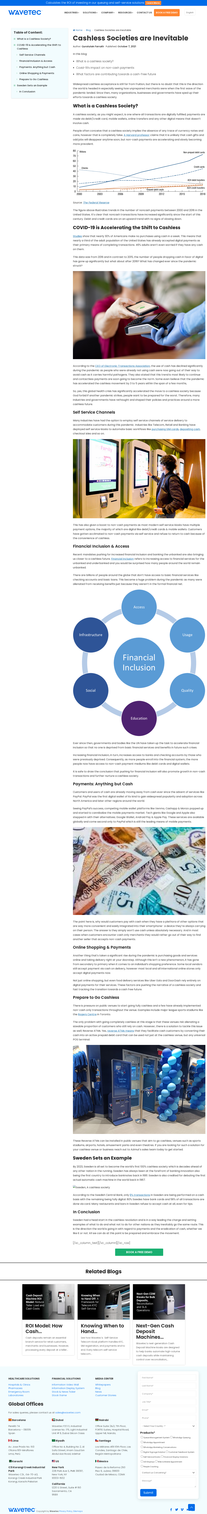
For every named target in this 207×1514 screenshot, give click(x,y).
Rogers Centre (87, 1014)
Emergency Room (19, 1391)
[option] (48, 1319)
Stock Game (59, 1395)
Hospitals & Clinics (19, 1384)
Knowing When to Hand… (102, 1328)
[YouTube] (187, 1509)
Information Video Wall (65, 1384)
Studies (77, 236)
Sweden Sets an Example (32, 85)
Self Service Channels (32, 54)
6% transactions (140, 1195)
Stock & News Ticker (64, 1391)
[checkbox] (155, 1438)
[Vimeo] (182, 1509)
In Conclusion (27, 91)
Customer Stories (105, 1395)
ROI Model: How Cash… (44, 1328)
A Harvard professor (137, 135)
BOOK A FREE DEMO (139, 1252)
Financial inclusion (122, 559)
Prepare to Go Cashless (33, 79)
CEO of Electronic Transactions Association (122, 366)
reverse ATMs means (120, 1031)
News (98, 1391)
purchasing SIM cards (165, 429)
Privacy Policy (65, 1511)
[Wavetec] (25, 12)
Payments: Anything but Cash (37, 67)
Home (78, 30)
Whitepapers (103, 1384)
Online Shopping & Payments (36, 73)
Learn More (153, 3)
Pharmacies (15, 1388)
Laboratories (15, 1395)
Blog (88, 30)
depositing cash (190, 429)
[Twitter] (176, 1509)
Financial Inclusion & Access (35, 61)
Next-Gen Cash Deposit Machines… (155, 1331)
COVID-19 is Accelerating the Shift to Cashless (39, 46)
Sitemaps (78, 1511)
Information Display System (68, 1388)
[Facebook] (171, 1509)
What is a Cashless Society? (34, 38)
